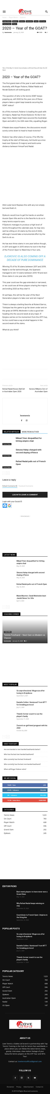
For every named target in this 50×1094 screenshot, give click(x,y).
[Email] (40, 37)
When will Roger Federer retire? (15, 769)
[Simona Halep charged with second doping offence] (8, 452)
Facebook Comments (26, 486)
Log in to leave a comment (25, 495)
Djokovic (23, 17)
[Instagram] (28, 420)
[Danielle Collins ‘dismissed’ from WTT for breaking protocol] (8, 705)
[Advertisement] (25, 4)
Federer (22, 21)
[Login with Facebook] (5, 506)
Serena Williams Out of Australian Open (38, 390)
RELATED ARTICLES (11, 432)
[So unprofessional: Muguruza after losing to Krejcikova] (8, 693)
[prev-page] (3, 473)
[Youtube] (34, 1078)
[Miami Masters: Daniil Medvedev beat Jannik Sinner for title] (8, 599)
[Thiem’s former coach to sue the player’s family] (8, 717)
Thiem (14, 24)
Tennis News (7, 24)
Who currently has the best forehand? (17, 759)
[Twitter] (18, 37)
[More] (46, 37)
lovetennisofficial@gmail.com (30, 1061)
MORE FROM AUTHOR (30, 432)
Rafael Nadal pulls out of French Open (32, 584)
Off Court (42, 21)
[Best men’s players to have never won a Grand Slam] (8, 895)
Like (44, 785)
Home (4, 17)
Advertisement (28, 1087)
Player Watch (13, 17)
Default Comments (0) (9, 486)
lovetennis (8, 32)
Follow (43, 790)
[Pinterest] (23, 37)
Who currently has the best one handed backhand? (22, 764)
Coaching (7, 632)
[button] (4, 11)
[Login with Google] (9, 506)
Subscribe (42, 800)
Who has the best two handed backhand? (19, 754)
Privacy (18, 1087)
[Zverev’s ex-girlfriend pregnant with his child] (8, 728)
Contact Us (39, 1087)
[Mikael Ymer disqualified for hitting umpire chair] (8, 441)
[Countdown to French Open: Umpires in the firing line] (8, 918)
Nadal (36, 21)
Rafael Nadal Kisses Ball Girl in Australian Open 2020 (13, 390)
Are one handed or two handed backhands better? (22, 749)
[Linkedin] (34, 37)
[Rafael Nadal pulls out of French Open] (8, 464)
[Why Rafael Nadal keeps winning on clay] (8, 906)
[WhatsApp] (29, 37)
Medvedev (29, 21)
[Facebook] (12, 37)
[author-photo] (25, 412)
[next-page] (7, 473)
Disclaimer (10, 1087)
